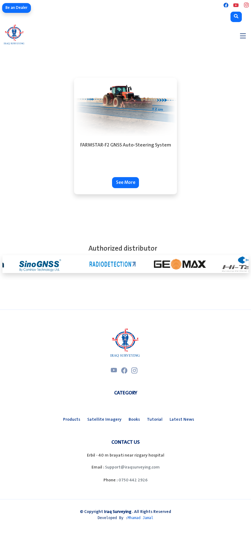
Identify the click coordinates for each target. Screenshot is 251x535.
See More (125, 182)
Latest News (182, 419)
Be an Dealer (17, 8)
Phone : (110, 480)
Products (71, 419)
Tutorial (155, 419)
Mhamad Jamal (140, 518)
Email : (98, 467)
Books (134, 419)
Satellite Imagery (104, 419)
